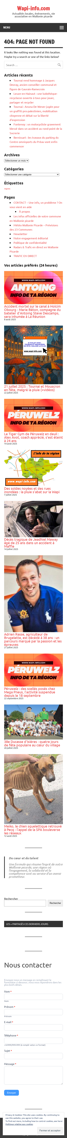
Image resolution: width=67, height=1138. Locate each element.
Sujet (8, 1050)
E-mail (8, 1022)
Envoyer (11, 1092)
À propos (24, 211)
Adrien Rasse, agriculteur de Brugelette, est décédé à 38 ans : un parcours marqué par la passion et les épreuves (33, 639)
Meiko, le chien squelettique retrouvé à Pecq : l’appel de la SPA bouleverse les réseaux (33, 829)
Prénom (9, 1006)
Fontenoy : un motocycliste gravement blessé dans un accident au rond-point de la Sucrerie (36, 128)
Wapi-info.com (33, 8)
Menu (6, 27)
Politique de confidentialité (30, 242)
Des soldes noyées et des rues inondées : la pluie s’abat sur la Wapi (32, 490)
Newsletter (20, 234)
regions (7, 188)
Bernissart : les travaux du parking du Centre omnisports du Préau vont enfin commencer (34, 142)
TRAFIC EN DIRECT (25, 255)
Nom (8, 991)
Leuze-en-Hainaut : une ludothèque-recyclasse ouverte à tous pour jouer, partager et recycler (34, 98)
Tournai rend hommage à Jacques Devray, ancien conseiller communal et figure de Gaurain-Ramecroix (33, 85)
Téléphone (11, 1035)
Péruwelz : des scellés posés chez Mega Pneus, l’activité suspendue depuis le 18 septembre (29, 691)
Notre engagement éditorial (31, 238)
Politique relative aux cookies (19, 1124)
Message (10, 1064)
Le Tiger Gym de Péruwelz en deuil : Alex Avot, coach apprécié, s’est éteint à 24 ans (33, 437)
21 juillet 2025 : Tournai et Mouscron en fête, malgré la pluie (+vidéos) (32, 388)
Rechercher (11, 898)
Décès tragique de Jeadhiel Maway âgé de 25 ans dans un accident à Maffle (31, 542)
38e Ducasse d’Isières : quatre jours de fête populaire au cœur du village (32, 743)
